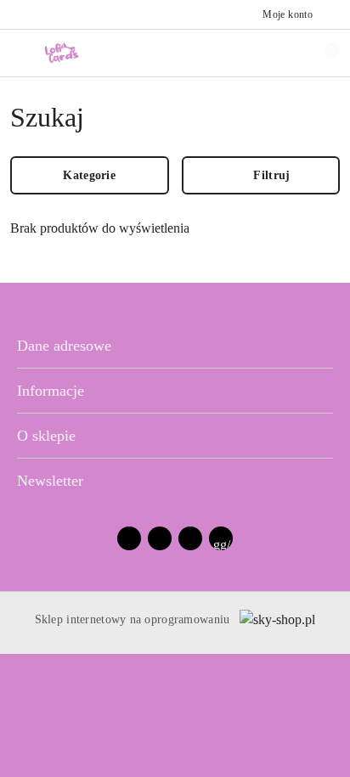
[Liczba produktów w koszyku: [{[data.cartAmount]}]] (320, 53)
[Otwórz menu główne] (20, 52)
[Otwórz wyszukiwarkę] (249, 53)
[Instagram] (160, 538)
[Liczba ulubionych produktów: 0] (284, 53)
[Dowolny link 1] (221, 538)
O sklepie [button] (46, 435)
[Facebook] (129, 538)
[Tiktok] (190, 538)
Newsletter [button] (50, 480)
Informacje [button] (50, 390)
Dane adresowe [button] (64, 345)
